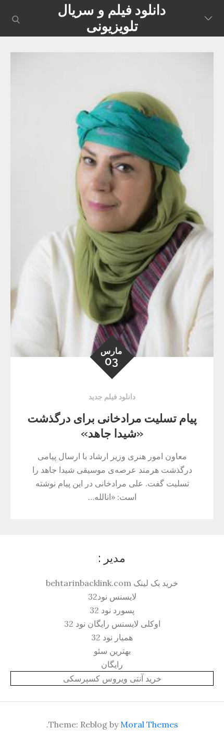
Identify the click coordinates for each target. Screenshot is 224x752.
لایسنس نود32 (112, 596)
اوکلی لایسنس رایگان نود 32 (112, 623)
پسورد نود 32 (112, 610)
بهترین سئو (112, 651)
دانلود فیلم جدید (112, 396)
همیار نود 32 (112, 637)
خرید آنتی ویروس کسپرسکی (112, 678)
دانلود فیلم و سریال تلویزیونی (112, 18)
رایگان (112, 664)
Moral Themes (149, 724)
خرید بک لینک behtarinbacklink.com (112, 583)
